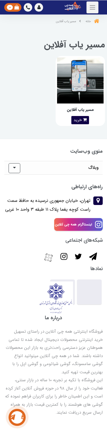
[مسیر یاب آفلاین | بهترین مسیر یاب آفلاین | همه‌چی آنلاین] (80, 80)
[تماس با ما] (17, 417)
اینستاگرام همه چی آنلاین (73, 224)
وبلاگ (93, 167)
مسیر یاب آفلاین (80, 110)
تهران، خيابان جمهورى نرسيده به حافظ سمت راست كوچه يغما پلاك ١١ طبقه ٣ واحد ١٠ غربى (47, 205)
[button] (39, 7)
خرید (78, 120)
